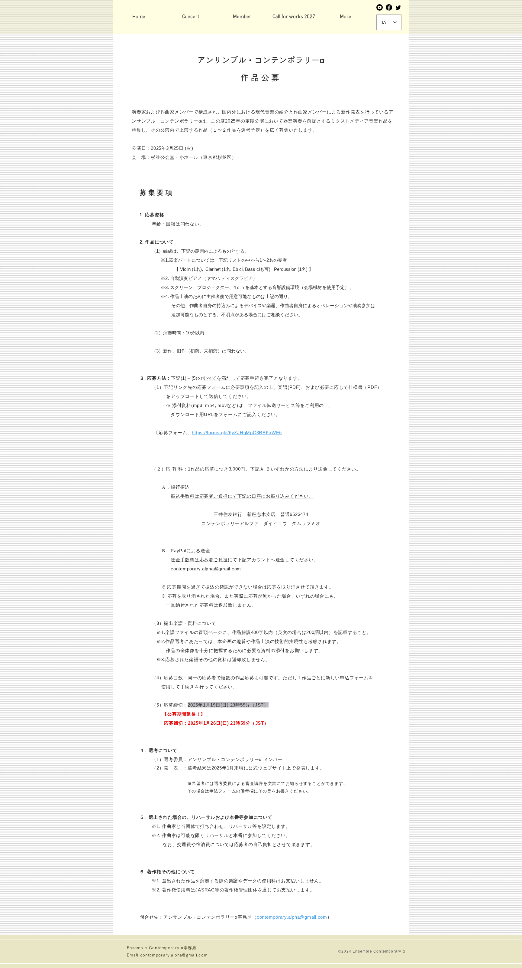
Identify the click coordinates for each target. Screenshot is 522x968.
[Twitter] (398, 7)
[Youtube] (379, 7)
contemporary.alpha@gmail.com (292, 917)
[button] (242, 17)
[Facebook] (389, 7)
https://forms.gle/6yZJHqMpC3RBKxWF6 (237, 432)
